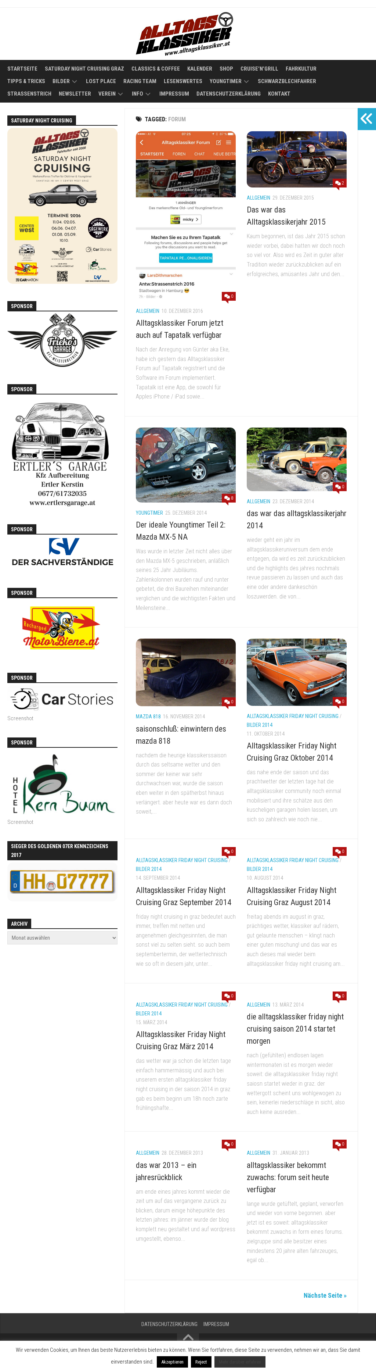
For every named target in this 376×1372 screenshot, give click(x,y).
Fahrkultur (301, 68)
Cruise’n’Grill (259, 68)
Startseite (22, 68)
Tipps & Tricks (26, 81)
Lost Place (101, 81)
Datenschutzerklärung (228, 93)
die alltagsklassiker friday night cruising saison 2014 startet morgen (295, 1029)
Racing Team (139, 81)
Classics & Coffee (155, 68)
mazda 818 (148, 716)
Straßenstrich (29, 93)
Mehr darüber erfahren (240, 1362)
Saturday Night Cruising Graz (84, 68)
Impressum (174, 93)
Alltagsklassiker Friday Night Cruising (293, 716)
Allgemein (147, 311)
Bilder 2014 (259, 725)
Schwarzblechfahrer (287, 81)
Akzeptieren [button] (172, 1362)
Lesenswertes (183, 81)
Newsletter (75, 93)
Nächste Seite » (325, 1295)
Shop (226, 68)
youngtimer (149, 513)
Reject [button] (201, 1362)
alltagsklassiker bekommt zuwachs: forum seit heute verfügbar (288, 1177)
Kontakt (279, 93)
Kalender (199, 68)
